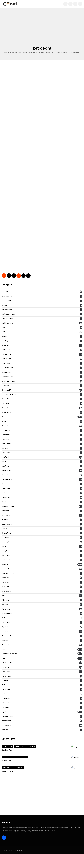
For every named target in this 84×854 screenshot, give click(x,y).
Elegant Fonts (10, 80)
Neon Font (5, 586)
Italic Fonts (5, 519)
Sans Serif (5, 649)
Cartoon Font (6, 359)
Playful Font (6, 609)
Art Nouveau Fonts (8, 314)
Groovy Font (22, 184)
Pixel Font (5, 604)
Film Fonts (5, 448)
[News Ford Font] (21, 87)
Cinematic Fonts (7, 376)
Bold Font (50, 184)
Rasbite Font (51, 241)
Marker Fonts (6, 560)
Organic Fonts (6, 591)
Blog (3, 327)
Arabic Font (6, 305)
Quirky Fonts (6, 622)
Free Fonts (5, 466)
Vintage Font (69, 114)
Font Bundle (6, 452)
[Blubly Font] (63, 87)
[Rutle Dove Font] (21, 122)
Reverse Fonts (7, 636)
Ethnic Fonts (6, 435)
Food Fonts (5, 461)
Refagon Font (52, 275)
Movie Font (5, 578)
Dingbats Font (6, 412)
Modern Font (6, 564)
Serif (31, 80)
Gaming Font (6, 475)
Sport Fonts (6, 671)
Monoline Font (6, 569)
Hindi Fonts (5, 511)
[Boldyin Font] (76, 746)
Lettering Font (7, 542)
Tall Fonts (5, 685)
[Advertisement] (42, 29)
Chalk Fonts (6, 363)
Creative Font (6, 403)
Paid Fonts (5, 595)
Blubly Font (50, 102)
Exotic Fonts (6, 439)
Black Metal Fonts (8, 318)
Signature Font (7, 662)
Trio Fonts (5, 707)
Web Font (5, 730)
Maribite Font (9, 241)
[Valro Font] (21, 157)
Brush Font (5, 345)
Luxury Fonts (6, 555)
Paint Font (5, 600)
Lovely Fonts (6, 551)
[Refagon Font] (63, 261)
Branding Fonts (7, 341)
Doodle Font (6, 421)
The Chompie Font (54, 171)
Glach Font (7, 760)
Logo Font (5, 546)
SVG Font (5, 680)
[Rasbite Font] (63, 226)
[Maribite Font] (21, 226)
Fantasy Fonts (6, 443)
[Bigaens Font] (76, 767)
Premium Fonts (7, 613)
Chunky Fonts (6, 372)
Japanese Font (7, 524)
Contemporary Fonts (9, 394)
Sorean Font (9, 275)
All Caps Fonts (6, 300)
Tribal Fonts (6, 703)
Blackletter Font (7, 323)
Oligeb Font (8, 206)
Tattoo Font (6, 689)
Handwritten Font (8, 506)
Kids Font (5, 528)
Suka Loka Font (52, 206)
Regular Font (6, 627)
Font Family (5, 457)
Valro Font (8, 171)
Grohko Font (51, 137)
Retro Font (22, 80)
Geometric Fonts (7, 479)
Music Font (5, 582)
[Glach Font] (76, 757)
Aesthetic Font (7, 296)
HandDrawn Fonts (8, 502)
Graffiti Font (6, 493)
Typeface (5, 712)
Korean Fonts (6, 533)
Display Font (9, 184)
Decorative (5, 408)
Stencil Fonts (6, 676)
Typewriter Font (7, 716)
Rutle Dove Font (11, 137)
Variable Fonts (6, 721)
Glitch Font (5, 484)
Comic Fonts (6, 385)
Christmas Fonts (7, 368)
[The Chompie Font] (63, 157)
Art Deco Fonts (7, 309)
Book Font (5, 336)
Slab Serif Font (64, 253)
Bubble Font (6, 350)
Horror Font (6, 515)
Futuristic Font (7, 470)
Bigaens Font (7, 771)
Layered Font (6, 537)
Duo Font (5, 426)
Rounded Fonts (7, 645)
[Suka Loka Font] (63, 191)
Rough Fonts (6, 640)
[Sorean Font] (21, 261)
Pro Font (5, 618)
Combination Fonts (8, 381)
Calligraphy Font (7, 354)
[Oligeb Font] (21, 191)
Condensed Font (7, 390)
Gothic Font (6, 488)
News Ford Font (11, 102)
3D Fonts (5, 292)
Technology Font (7, 694)
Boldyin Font (7, 750)
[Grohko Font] (63, 122)
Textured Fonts (7, 698)
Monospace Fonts (8, 573)
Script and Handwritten (25, 149)
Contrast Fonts (7, 399)
